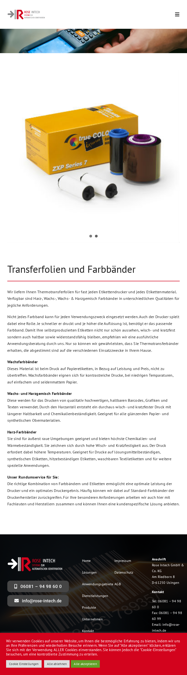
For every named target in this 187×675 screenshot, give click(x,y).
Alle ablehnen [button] (57, 664)
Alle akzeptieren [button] (85, 664)
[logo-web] (26, 11)
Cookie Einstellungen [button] (24, 664)
